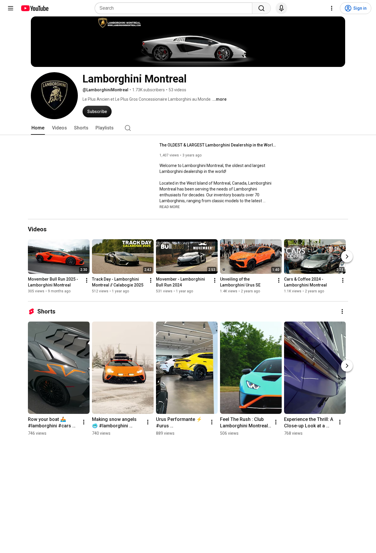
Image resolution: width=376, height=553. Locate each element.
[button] (170, 207)
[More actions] (87, 280)
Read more (170, 207)
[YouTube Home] (34, 8)
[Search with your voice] (281, 8)
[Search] (261, 8)
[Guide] (10, 8)
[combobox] (175, 8)
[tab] (38, 128)
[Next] (347, 257)
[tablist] (188, 128)
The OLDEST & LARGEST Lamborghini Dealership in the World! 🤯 (218, 145)
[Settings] (331, 8)
